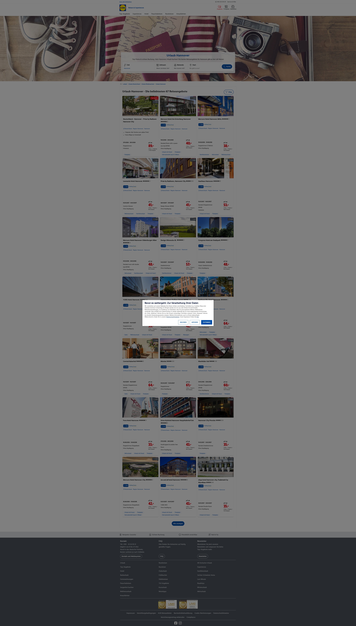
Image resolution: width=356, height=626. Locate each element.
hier (198, 317)
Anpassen (195, 322)
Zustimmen (206, 322)
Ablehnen (183, 322)
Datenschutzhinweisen (172, 317)
